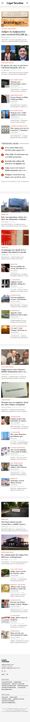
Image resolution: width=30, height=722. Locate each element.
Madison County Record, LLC (14, 708)
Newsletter (4, 214)
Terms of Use (16, 710)
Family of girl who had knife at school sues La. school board (18, 421)
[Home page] (15, 3)
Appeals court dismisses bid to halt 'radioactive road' (18, 315)
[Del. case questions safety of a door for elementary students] (15, 204)
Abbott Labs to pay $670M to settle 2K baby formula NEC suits (18, 590)
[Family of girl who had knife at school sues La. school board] (5, 420)
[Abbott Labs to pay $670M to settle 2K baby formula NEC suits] (5, 588)
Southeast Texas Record (8, 28)
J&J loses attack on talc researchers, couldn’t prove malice (13, 524)
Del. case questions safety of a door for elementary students (14, 218)
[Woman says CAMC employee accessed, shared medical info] (5, 114)
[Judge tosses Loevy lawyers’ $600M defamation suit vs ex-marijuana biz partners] (15, 357)
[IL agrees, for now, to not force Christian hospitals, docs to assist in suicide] (15, 53)
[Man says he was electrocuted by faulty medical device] (5, 634)
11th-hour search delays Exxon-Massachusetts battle (18, 483)
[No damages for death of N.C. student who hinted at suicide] (15, 237)
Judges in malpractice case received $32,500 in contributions (14, 34)
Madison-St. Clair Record (17, 584)
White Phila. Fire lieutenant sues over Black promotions (16, 155)
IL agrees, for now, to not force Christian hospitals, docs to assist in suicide (14, 67)
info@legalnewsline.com (13, 668)
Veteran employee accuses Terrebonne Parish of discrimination (18, 300)
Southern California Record (18, 126)
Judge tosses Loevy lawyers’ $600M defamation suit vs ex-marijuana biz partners (15, 169)
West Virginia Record (16, 79)
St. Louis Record (15, 279)
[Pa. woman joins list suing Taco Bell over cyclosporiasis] (15, 542)
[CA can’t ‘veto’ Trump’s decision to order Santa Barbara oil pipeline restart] (5, 330)
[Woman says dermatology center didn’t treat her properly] (5, 83)
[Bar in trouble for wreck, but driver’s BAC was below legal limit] (5, 268)
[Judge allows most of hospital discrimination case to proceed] (5, 619)
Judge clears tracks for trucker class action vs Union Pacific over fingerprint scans (19, 574)
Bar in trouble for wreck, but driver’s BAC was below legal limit (18, 269)
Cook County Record (7, 62)
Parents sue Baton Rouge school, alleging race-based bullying (19, 604)
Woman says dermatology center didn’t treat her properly (18, 85)
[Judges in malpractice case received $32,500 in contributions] (15, 19)
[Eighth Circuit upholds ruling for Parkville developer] (5, 283)
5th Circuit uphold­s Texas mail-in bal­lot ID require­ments (18, 452)
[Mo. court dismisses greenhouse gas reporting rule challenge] (5, 436)
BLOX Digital (25, 711)
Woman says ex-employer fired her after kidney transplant (14, 403)
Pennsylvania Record (16, 95)
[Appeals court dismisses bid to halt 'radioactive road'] (5, 314)
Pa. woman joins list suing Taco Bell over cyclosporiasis (14, 556)
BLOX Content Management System (13, 711)
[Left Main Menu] (2, 3)
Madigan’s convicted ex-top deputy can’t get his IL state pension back (15, 176)
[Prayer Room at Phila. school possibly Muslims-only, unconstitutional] (5, 99)
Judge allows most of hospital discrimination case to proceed (19, 621)
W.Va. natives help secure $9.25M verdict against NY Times (14, 149)
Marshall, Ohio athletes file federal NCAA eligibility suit (15, 162)
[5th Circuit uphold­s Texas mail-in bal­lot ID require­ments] (5, 451)
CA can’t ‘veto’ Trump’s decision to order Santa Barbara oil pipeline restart (18, 331)
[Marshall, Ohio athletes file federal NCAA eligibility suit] (5, 467)
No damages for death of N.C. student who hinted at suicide (14, 251)
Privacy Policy (22, 710)
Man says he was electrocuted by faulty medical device (19, 635)
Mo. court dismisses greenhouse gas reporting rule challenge (18, 437)
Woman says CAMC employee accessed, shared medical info (18, 115)
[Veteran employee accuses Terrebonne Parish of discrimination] (5, 299)
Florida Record (15, 310)
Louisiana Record (15, 295)
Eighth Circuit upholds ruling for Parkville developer (18, 284)
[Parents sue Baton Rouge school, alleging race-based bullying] (5, 604)
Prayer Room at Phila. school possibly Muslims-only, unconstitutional (19, 100)
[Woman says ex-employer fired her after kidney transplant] (15, 390)
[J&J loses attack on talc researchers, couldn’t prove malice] (15, 509)
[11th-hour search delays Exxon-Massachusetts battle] (5, 482)
